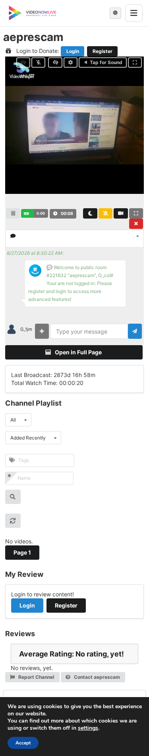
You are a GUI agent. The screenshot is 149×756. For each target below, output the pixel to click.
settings (88, 728)
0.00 (41, 213)
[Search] (13, 497)
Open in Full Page (78, 352)
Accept (23, 743)
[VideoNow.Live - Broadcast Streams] (32, 13)
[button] (34, 213)
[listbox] (74, 239)
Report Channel (35, 677)
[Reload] (13, 521)
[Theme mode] (115, 13)
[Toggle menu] (134, 13)
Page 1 (22, 552)
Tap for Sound (106, 62)
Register (102, 51)
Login (72, 51)
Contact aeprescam (96, 677)
